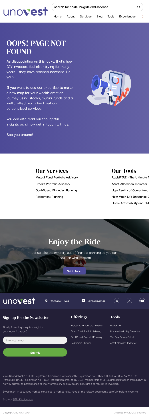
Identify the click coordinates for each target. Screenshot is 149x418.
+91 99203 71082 (59, 300)
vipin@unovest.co (96, 300)
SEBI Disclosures (23, 399)
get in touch (46, 124)
